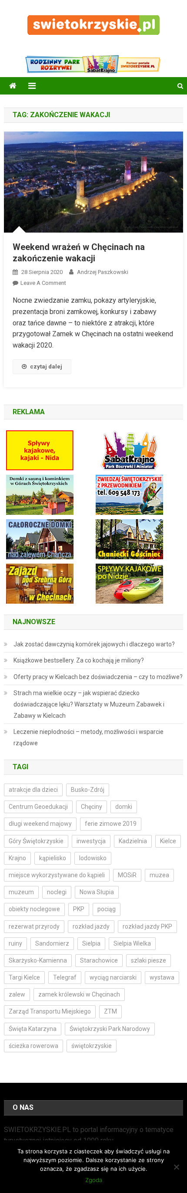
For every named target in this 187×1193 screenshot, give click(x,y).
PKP (78, 909)
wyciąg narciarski (113, 977)
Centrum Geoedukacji (38, 806)
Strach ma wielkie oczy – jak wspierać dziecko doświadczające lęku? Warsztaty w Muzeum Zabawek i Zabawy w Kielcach (88, 704)
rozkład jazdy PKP (147, 926)
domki (123, 806)
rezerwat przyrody (34, 926)
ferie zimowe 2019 (111, 823)
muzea (159, 875)
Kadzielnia (133, 841)
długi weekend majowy (40, 823)
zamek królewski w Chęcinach (79, 994)
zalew (17, 994)
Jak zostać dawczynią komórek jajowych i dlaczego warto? (94, 644)
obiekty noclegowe (34, 909)
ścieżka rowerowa (33, 1045)
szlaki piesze (148, 960)
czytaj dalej (46, 366)
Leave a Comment (43, 283)
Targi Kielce (24, 977)
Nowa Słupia (97, 892)
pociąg (106, 909)
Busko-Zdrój (87, 789)
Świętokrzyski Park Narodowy (110, 1028)
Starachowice (99, 960)
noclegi (57, 892)
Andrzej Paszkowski (102, 272)
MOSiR (127, 875)
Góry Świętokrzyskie (36, 841)
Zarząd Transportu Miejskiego (50, 1011)
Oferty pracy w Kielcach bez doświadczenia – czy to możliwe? (98, 676)
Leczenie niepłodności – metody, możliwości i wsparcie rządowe (88, 737)
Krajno (17, 858)
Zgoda (93, 1179)
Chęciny (91, 806)
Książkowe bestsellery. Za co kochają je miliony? (78, 660)
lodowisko (93, 858)
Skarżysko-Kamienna (38, 960)
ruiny (15, 943)
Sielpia (91, 943)
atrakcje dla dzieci (33, 789)
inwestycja (91, 841)
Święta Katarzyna (33, 1028)
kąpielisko (52, 858)
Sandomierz (52, 943)
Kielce (168, 841)
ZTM (110, 1011)
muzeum (21, 892)
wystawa (162, 977)
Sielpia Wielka (132, 943)
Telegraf (65, 977)
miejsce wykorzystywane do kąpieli (57, 875)
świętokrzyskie (91, 1045)
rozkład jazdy (91, 926)
